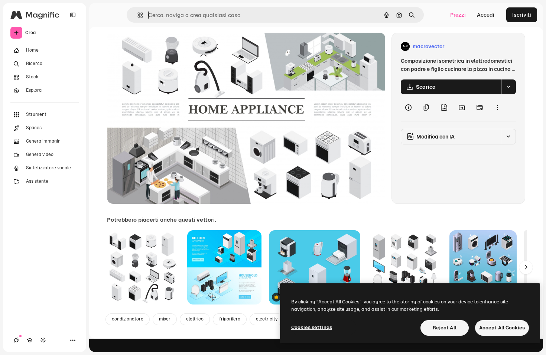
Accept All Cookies (502, 328)
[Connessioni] (16, 340)
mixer (164, 319)
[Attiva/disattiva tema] (43, 340)
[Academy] (30, 340)
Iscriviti (521, 15)
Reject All (444, 328)
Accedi (485, 15)
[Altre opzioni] (497, 107)
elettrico (195, 319)
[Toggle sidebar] (73, 15)
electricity (266, 319)
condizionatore (127, 319)
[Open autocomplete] (137, 15)
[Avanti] (526, 267)
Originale (156, 46)
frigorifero (229, 319)
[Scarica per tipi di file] (508, 86)
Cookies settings (311, 327)
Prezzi (458, 15)
